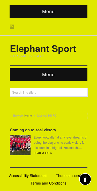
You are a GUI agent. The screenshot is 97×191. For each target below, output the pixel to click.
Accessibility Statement (28, 175)
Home (28, 115)
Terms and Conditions (48, 183)
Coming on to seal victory (33, 130)
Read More (43, 153)
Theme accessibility (72, 175)
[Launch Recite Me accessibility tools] (85, 179)
